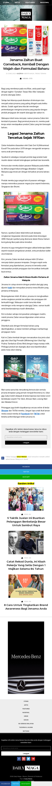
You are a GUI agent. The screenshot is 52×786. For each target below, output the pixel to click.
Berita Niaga (29, 73)
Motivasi (26, 731)
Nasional (44, 2)
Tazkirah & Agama (26, 727)
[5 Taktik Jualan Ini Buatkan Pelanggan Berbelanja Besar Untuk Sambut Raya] (26, 499)
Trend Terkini (40, 73)
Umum (26, 716)
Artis (17, 2)
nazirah (20, 73)
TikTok (37, 414)
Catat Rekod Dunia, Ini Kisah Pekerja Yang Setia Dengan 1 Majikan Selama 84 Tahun (26, 565)
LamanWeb (30, 781)
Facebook (25, 414)
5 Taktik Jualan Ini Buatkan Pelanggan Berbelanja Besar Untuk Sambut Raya (26, 521)
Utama (6, 2)
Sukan (26, 720)
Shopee (4, 411)
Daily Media (28, 779)
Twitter (15, 784)
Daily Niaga (26, 15)
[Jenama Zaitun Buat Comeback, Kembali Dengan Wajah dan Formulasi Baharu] (25, 40)
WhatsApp (25, 784)
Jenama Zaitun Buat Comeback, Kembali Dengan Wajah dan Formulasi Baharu (26, 64)
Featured (30, 2)
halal (10, 288)
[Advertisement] (26, 661)
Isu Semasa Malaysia (26, 723)
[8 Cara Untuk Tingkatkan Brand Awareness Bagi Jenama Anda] (26, 586)
